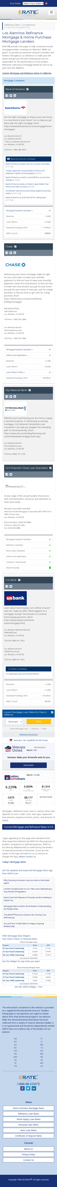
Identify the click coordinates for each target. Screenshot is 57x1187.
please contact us (27, 856)
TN (15, 1066)
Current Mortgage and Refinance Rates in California (26, 73)
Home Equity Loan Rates (28, 1119)
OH (15, 1050)
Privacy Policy (28, 1154)
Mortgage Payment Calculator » (19, 210)
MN (15, 1056)
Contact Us (28, 1160)
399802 (48, 233)
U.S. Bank (11, 580)
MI (41, 1056)
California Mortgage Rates (28, 942)
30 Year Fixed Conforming (13, 948)
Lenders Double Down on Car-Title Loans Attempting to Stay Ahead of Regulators (28, 890)
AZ (15, 1044)
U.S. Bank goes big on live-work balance (22, 674)
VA (41, 1060)
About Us (28, 1149)
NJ (15, 1060)
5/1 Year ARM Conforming (13, 981)
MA (41, 1044)
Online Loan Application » (16, 355)
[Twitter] (11, 95)
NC (15, 1047)
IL (42, 1041)
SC (15, 1063)
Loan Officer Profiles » (15, 372)
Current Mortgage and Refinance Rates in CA (28, 826)
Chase (9, 246)
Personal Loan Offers (28, 1124)
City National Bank (16, 390)
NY (15, 1041)
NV (41, 1050)
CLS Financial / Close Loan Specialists (27, 468)
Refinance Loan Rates (28, 1113)
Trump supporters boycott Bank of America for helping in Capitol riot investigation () (25, 172)
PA (15, 1053)
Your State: (15, 3)
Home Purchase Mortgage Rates (28, 1108)
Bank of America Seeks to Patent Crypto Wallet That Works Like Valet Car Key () (27, 185)
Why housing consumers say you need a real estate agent (27, 881)
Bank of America (15, 89)
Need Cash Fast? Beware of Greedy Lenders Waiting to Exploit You (28, 898)
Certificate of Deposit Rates (28, 1135)
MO (41, 1063)
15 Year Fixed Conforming (13, 952)
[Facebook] (7, 95)
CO (41, 1066)
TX (41, 1047)
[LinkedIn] (14, 95)
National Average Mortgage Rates (28, 967)
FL (41, 1038)
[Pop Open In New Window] (52, 712)
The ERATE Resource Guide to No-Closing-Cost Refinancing (25, 916)
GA (15, 1038)
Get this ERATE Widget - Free (28, 986)
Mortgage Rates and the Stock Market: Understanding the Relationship (27, 907)
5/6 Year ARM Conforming (13, 955)
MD (41, 1053)
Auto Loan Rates (28, 1130)
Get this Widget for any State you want (21, 961)
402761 (48, 701)
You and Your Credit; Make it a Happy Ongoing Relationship (24, 925)
